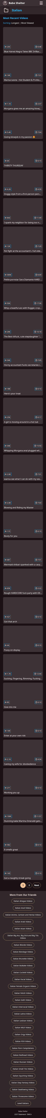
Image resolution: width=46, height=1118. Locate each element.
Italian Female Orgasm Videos (23, 986)
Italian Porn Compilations (23, 1048)
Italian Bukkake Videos (23, 965)
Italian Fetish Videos (23, 993)
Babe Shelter (17, 3)
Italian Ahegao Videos (23, 901)
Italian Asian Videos (23, 928)
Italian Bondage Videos (23, 952)
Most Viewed (27, 23)
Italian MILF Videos (23, 1027)
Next (36, 885)
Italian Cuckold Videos (23, 972)
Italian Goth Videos (23, 1000)
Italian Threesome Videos (23, 1096)
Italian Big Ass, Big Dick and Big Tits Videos (23, 936)
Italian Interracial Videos (23, 1007)
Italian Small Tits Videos (23, 1069)
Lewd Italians (23, 1103)
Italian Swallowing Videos (23, 1089)
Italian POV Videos (23, 1041)
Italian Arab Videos (23, 921)
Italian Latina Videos (23, 1014)
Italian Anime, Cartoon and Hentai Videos (23, 915)
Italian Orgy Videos (23, 1034)
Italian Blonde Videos (23, 945)
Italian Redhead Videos (23, 1055)
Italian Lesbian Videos (23, 1020)
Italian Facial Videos (23, 979)
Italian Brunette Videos (23, 958)
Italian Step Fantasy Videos (23, 1082)
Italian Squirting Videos (23, 1076)
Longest (15, 23)
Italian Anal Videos (23, 908)
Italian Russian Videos (23, 1062)
